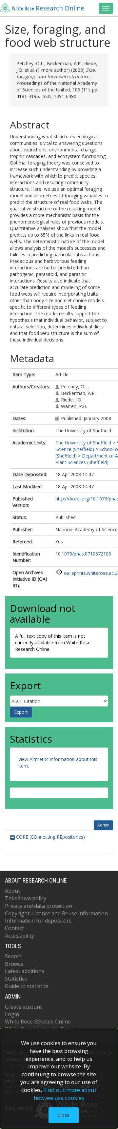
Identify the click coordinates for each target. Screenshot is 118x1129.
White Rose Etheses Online (38, 1021)
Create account (23, 1006)
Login (12, 1014)
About (12, 890)
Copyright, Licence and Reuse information (56, 913)
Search (13, 956)
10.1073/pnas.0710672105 (83, 554)
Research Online (48, 8)
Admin (103, 825)
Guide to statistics (27, 986)
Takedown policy (25, 898)
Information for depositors (38, 920)
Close (63, 1115)
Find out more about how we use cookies (65, 1093)
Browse (14, 963)
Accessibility (19, 935)
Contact (14, 928)
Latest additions (24, 971)
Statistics (16, 978)
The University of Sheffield (83, 442)
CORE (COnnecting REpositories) (50, 837)
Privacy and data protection (38, 905)
